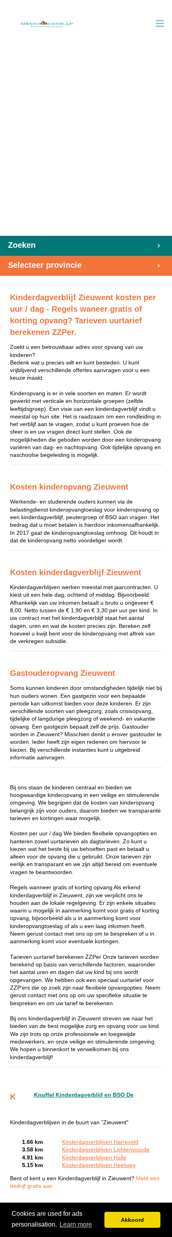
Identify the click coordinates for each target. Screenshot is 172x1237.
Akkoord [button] (132, 1220)
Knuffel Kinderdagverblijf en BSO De (84, 1095)
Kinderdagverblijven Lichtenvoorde (106, 1150)
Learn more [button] (76, 1224)
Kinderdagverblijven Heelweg (99, 1165)
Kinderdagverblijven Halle (94, 1158)
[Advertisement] (86, 146)
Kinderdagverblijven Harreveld (100, 1142)
